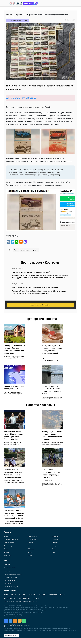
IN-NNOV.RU (32, 595)
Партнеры (31, 542)
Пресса (6, 549)
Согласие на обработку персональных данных (17, 625)
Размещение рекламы (10, 568)
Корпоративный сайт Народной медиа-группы (20, 601)
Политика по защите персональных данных (16, 627)
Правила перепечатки (10, 577)
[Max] (25, 242)
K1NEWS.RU (42, 595)
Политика (55, 539)
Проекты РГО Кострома (11, 539)
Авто (53, 549)
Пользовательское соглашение (12, 574)
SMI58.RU (62, 595)
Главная (9, 15)
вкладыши (25, 250)
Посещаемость (8, 583)
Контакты (7, 571)
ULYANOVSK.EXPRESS (24, 598)
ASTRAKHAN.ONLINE (10, 595)
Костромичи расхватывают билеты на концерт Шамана (35, 287)
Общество (18, 15)
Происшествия (32, 539)
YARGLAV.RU (36, 598)
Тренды (30, 552)
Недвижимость (32, 536)
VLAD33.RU (22, 595)
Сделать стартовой (9, 580)
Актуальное (7, 555)
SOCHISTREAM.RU (9, 598)
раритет (34, 250)
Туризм (6, 552)
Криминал (31, 546)
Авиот (16, 250)
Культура (54, 546)
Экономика (55, 536)
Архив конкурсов (9, 546)
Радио (30, 555)
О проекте (7, 564)
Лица (53, 552)
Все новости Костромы (19, 20)
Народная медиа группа (11, 587)
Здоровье (54, 542)
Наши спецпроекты (9, 542)
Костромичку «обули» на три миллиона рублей (31, 272)
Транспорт (7, 536)
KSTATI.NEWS (53, 595)
